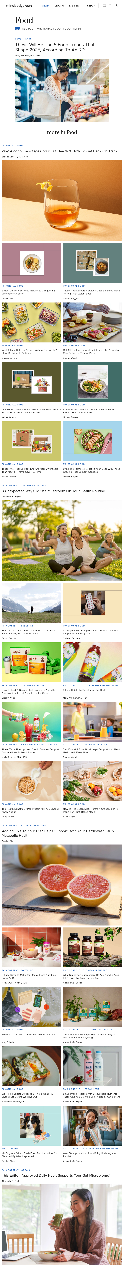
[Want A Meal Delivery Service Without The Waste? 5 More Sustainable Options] (31, 322)
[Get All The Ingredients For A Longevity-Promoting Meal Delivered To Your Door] (92, 322)
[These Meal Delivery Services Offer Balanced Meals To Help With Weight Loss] (92, 263)
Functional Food (48, 28)
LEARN (59, 5)
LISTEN (74, 5)
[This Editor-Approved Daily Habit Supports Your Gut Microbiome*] (62, 1225)
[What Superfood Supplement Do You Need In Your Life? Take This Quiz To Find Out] (92, 947)
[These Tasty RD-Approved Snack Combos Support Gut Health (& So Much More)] (31, 722)
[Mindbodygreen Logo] (19, 5)
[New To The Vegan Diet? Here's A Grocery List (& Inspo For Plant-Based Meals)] (92, 781)
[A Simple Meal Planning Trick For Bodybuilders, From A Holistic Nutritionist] (92, 382)
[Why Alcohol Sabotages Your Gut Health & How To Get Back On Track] (62, 200)
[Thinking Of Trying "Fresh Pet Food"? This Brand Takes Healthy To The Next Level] (31, 603)
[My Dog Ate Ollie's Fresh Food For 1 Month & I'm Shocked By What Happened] (31, 1125)
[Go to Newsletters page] (104, 5)
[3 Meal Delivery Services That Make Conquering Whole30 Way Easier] (31, 263)
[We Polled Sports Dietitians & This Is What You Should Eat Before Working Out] (31, 1066)
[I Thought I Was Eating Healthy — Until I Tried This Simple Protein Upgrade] (92, 603)
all (17, 28)
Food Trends (72, 28)
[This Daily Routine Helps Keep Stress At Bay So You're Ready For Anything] (92, 1007)
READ (45, 5)
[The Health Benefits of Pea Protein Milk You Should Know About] (31, 781)
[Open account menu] (116, 5)
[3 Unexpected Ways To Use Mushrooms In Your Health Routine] (62, 540)
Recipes (27, 28)
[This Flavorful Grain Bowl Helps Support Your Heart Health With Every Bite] (92, 722)
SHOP (91, 5)
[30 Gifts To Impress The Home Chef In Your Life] (31, 1007)
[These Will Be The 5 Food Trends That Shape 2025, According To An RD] (62, 90)
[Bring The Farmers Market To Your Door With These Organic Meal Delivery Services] (92, 441)
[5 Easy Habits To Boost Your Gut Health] (92, 662)
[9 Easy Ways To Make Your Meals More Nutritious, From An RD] (31, 947)
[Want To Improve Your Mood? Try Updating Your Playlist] (92, 1125)
